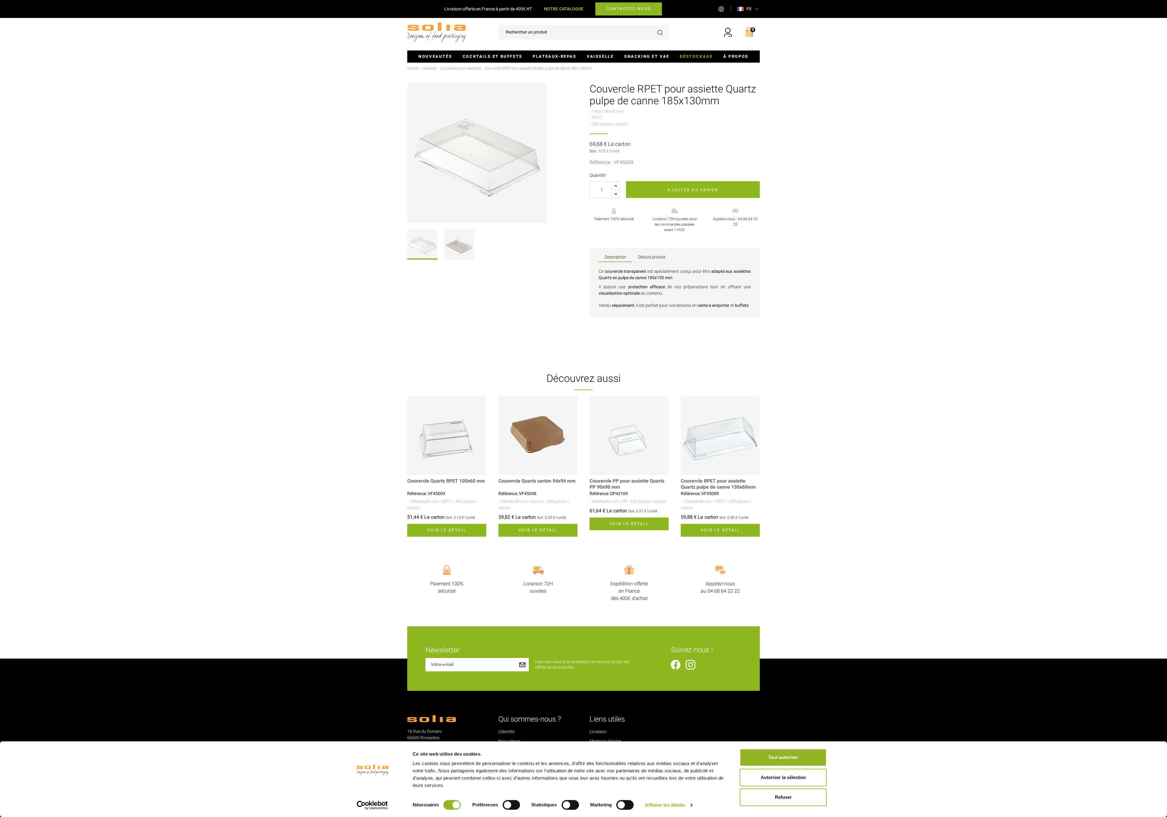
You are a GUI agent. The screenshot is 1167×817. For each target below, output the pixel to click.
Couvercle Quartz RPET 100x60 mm (446, 481)
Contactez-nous (628, 9)
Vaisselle (600, 56)
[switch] (511, 805)
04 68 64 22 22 (723, 591)
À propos (736, 56)
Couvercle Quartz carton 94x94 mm (537, 481)
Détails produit (652, 257)
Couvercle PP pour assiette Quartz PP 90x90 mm (627, 484)
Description (615, 257)
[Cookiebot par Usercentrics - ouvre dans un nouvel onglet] (372, 805)
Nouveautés (435, 56)
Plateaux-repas (554, 56)
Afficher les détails (665, 805)
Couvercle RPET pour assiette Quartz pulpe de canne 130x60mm (718, 484)
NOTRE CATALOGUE (563, 9)
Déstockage (696, 56)
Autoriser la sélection (783, 777)
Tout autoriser (783, 757)
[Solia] (436, 32)
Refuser (783, 797)
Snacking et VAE (647, 56)
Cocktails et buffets (492, 56)
